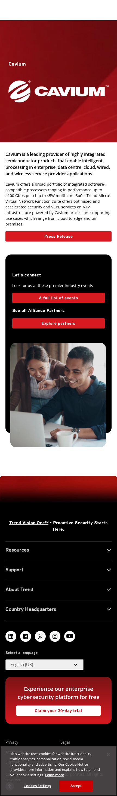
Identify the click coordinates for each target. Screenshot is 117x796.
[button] (44, 664)
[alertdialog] (58, 771)
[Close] (108, 754)
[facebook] (25, 636)
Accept (76, 785)
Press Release (39, 235)
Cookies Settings (37, 785)
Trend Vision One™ (28, 522)
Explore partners (58, 323)
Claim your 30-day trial (49, 709)
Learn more (54, 774)
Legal (65, 742)
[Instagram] (55, 636)
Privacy (11, 742)
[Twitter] (40, 636)
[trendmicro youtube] (69, 636)
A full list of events (58, 298)
